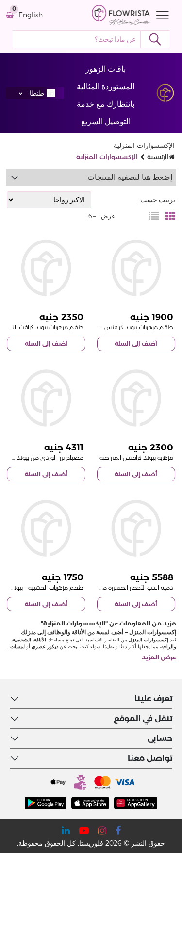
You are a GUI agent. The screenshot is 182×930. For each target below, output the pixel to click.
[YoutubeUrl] (84, 830)
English (30, 15)
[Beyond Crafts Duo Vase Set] (46, 268)
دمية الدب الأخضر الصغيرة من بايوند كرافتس (118, 587)
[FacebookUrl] (118, 830)
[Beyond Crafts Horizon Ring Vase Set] (136, 268)
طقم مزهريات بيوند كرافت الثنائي (43, 327)
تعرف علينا (153, 698)
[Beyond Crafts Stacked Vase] (136, 398)
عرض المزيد (159, 657)
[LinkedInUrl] (66, 830)
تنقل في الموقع (143, 718)
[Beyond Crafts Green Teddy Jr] (136, 528)
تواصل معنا (150, 758)
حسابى (160, 738)
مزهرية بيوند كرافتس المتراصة (136, 457)
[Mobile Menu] (160, 15)
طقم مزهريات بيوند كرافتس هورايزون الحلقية (118, 327)
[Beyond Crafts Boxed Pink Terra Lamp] (46, 398)
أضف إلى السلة (136, 343)
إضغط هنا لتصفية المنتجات (129, 177)
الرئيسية (158, 156)
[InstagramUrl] (102, 830)
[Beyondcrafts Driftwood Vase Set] (46, 528)
